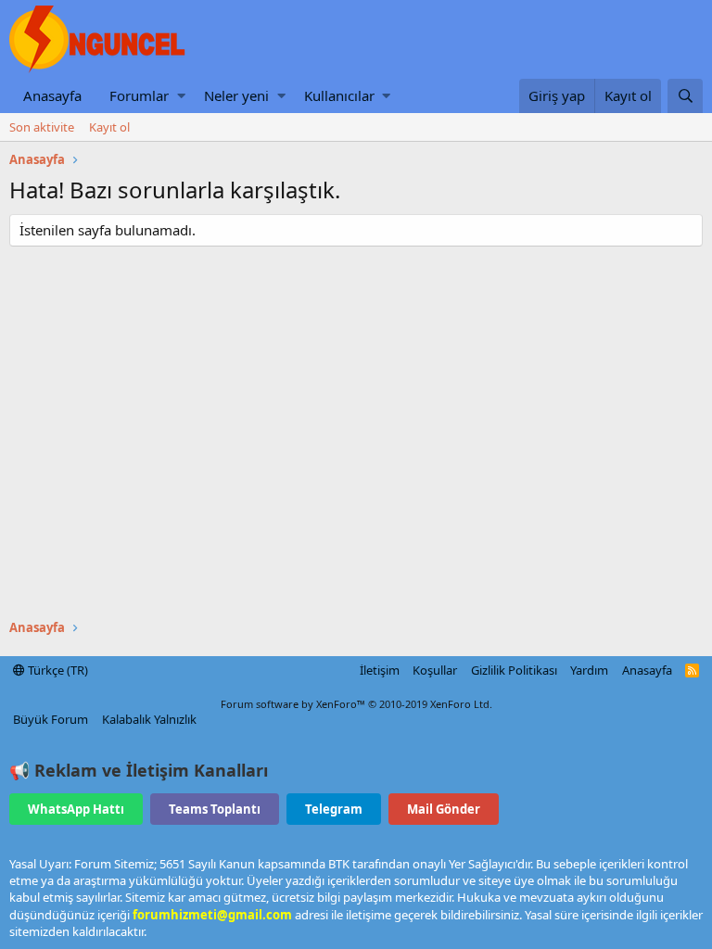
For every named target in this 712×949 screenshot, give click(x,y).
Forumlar (139, 95)
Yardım (589, 670)
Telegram (333, 809)
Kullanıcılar (339, 95)
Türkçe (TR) (56, 670)
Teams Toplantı (215, 809)
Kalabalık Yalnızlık (149, 719)
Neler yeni (236, 95)
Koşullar (435, 670)
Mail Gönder (443, 809)
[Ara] (685, 96)
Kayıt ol (109, 127)
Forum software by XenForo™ (356, 704)
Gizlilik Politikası (514, 670)
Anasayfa (52, 95)
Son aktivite (41, 127)
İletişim (380, 670)
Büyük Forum (50, 719)
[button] (181, 96)
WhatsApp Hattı (76, 809)
